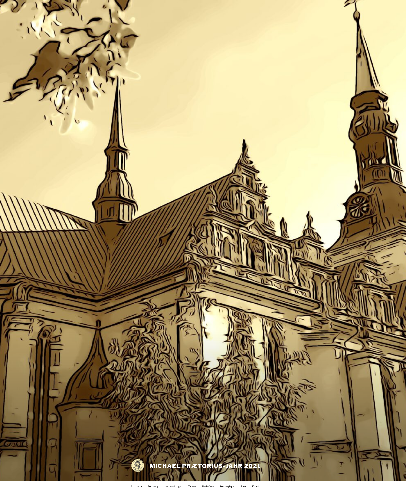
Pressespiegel (227, 486)
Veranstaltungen (173, 486)
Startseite (136, 486)
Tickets (192, 486)
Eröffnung (153, 486)
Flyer (243, 486)
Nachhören (208, 486)
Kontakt (256, 486)
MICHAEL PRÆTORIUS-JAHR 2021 (205, 465)
